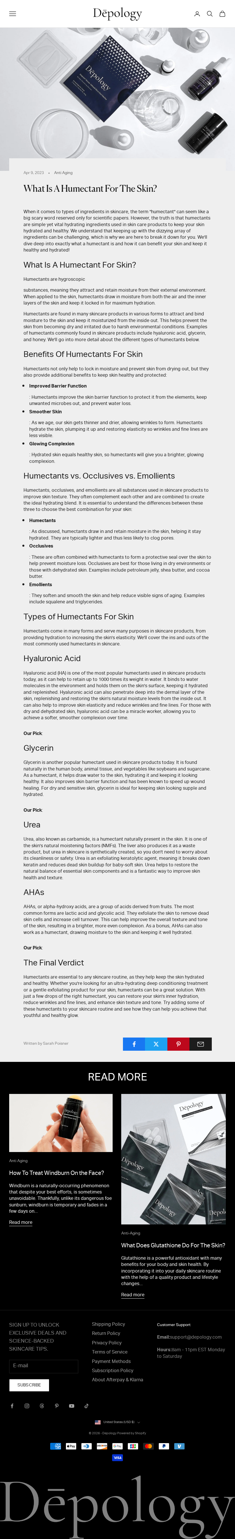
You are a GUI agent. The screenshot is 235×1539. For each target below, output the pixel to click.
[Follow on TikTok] (86, 1406)
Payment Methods (111, 1362)
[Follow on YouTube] (72, 1406)
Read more (20, 1223)
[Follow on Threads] (42, 1406)
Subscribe (29, 1385)
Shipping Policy (108, 1325)
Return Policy (106, 1334)
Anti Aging (63, 173)
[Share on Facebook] (134, 1044)
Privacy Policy (107, 1343)
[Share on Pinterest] (178, 1044)
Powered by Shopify (131, 1433)
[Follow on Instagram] (27, 1406)
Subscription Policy (112, 1371)
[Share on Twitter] (156, 1044)
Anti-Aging (130, 1233)
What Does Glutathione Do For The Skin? (173, 1246)
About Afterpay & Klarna (117, 1380)
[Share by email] (200, 1044)
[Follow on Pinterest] (57, 1406)
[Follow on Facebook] (12, 1406)
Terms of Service (110, 1353)
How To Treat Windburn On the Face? (56, 1174)
